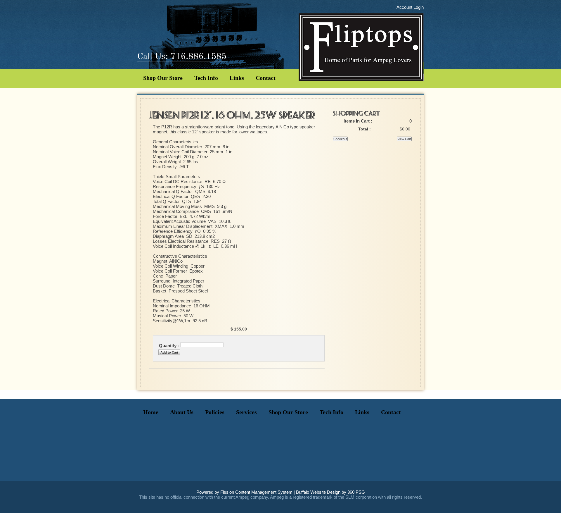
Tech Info (206, 78)
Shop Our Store (163, 78)
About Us (181, 412)
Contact (266, 78)
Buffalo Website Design (318, 492)
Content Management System (263, 492)
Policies (214, 412)
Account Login (410, 7)
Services (246, 412)
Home (150, 412)
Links (237, 78)
